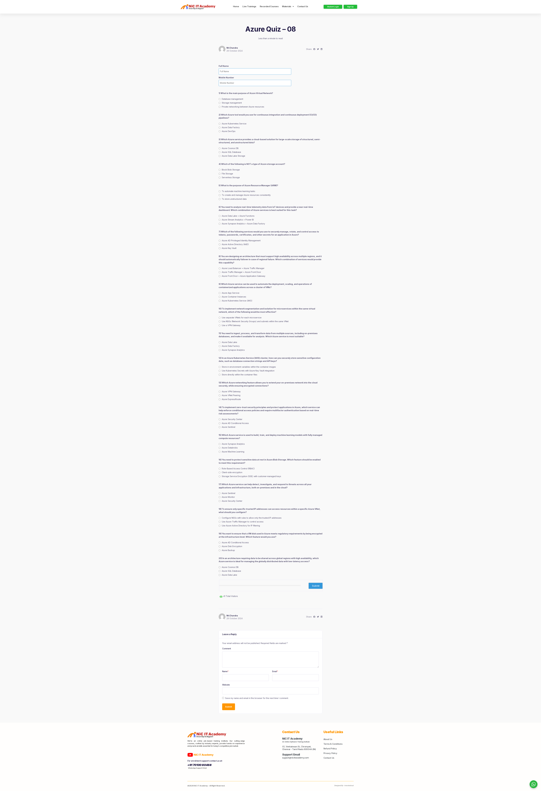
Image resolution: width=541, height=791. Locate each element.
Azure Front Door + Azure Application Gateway (243, 276)
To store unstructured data (234, 199)
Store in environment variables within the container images (249, 367)
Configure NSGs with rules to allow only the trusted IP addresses (251, 518)
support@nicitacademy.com (295, 757)
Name (225, 671)
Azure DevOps (228, 131)
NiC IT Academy (204, 754)
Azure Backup (228, 550)
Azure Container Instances (234, 296)
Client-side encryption (232, 472)
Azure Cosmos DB (230, 148)
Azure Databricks (230, 447)
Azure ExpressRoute (231, 399)
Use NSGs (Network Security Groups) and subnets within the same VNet (255, 321)
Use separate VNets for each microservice (241, 317)
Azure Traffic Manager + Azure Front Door (241, 272)
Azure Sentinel (228, 427)
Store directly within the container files (239, 374)
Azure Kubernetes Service (234, 123)
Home (236, 6)
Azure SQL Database (231, 152)
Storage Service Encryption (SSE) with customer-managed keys (251, 476)
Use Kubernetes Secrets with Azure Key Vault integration (248, 370)
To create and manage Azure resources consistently (246, 195)
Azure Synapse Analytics (233, 350)
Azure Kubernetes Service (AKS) (237, 300)
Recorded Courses (269, 6)
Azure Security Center (232, 419)
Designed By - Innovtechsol (344, 785)
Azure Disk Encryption (232, 546)
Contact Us (302, 6)
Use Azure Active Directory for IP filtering (241, 525)
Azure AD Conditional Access (235, 423)
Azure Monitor (228, 497)
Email (275, 671)
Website (226, 685)
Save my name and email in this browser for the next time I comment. (257, 698)
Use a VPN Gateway (231, 325)
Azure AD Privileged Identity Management (241, 240)
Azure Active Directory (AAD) (235, 244)
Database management (232, 99)
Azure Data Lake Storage (233, 156)
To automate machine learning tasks (238, 191)
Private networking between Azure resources (243, 106)
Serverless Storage (231, 177)
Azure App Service (230, 293)
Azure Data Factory (231, 127)
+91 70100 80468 (199, 765)
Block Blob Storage (231, 169)
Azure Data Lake (229, 342)
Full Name (224, 66)
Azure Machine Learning (233, 451)
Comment (226, 648)
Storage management (232, 103)
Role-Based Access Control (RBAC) (238, 468)
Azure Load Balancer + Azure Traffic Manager (243, 268)
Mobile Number (226, 77)
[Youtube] (190, 755)
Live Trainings (249, 6)
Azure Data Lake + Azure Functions (238, 216)
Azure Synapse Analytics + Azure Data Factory (243, 223)
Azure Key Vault (229, 248)
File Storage (227, 173)
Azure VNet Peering (231, 395)
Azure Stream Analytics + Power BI (238, 219)
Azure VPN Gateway (231, 391)
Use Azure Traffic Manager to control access (242, 521)
